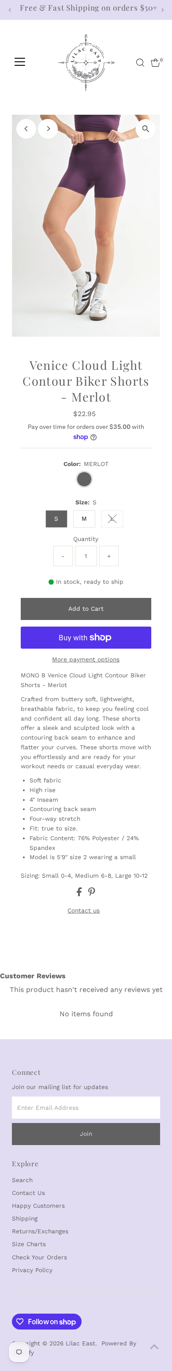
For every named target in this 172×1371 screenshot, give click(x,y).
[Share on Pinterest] (91, 894)
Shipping (24, 1218)
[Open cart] (155, 63)
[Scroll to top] (154, 1347)
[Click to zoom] (146, 129)
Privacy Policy (32, 1269)
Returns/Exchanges (40, 1231)
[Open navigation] (20, 63)
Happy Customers (38, 1205)
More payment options (86, 659)
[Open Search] (140, 63)
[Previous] (10, 10)
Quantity (85, 538)
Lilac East (80, 1343)
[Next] (162, 10)
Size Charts (29, 1243)
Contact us (83, 911)
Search (22, 1179)
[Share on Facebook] (80, 894)
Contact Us (28, 1192)
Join (86, 1133)
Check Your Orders (39, 1257)
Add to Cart (86, 608)
